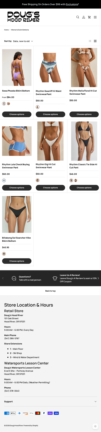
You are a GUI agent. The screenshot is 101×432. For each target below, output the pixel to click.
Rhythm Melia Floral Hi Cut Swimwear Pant (83, 92)
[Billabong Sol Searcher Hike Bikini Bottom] (16, 214)
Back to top (50, 291)
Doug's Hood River (16, 425)
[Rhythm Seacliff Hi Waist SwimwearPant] (50, 67)
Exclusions (72, 4)
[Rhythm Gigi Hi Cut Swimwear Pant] (50, 141)
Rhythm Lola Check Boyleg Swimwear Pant (16, 166)
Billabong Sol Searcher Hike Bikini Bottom (16, 239)
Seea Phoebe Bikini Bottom (16, 90)
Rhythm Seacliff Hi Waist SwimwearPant (48, 93)
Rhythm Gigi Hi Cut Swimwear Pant (45, 166)
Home (6, 30)
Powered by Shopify (31, 425)
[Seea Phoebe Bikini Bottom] (16, 67)
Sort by (8, 41)
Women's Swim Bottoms (20, 30)
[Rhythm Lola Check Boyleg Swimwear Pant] (17, 141)
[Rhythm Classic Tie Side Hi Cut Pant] (84, 141)
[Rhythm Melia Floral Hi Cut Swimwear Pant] (84, 67)
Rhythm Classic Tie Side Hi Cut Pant (83, 166)
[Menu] (95, 17)
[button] (89, 17)
